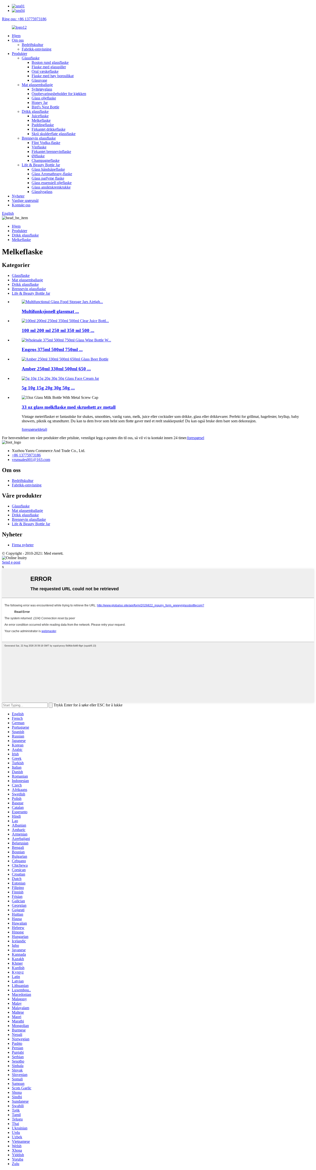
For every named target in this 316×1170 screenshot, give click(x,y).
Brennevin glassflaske (39, 138)
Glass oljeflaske (44, 98)
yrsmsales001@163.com (31, 459)
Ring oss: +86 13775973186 (24, 19)
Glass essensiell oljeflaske (52, 183)
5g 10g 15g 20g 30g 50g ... (48, 387)
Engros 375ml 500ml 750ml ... (52, 349)
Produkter (19, 53)
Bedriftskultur (32, 45)
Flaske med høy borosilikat (53, 76)
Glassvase (39, 80)
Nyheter (18, 196)
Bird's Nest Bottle (45, 107)
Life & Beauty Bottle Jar (41, 165)
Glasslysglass (42, 192)
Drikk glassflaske (35, 111)
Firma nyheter (23, 545)
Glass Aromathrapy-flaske (52, 174)
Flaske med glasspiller (49, 67)
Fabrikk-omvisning (36, 49)
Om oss (18, 40)
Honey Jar (40, 102)
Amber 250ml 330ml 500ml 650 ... (56, 368)
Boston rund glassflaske (50, 62)
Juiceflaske (40, 116)
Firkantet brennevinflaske (51, 151)
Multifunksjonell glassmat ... (50, 311)
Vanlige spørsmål (25, 200)
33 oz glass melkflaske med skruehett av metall (69, 407)
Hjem (16, 36)
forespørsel (30, 429)
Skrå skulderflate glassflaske (54, 134)
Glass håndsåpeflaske (48, 169)
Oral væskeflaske (45, 71)
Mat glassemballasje (37, 85)
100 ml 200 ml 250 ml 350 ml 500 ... (58, 330)
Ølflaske (38, 156)
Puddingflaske (43, 125)
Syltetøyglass (42, 89)
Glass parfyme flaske (48, 178)
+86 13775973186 (26, 455)
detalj (43, 429)
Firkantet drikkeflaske (48, 129)
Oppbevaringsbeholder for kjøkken (59, 94)
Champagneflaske (45, 160)
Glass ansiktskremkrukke (51, 187)
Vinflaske (39, 147)
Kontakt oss (21, 205)
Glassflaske (31, 58)
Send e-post (11, 562)
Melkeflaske (41, 120)
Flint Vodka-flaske (46, 143)
